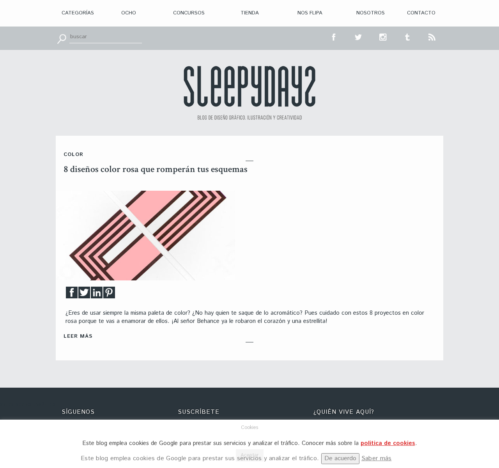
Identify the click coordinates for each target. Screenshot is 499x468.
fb (334, 36)
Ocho (128, 13)
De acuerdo (340, 458)
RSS (432, 36)
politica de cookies (388, 443)
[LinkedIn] (96, 295)
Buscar (61, 38)
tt (359, 36)
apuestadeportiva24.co (27, 404)
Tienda (250, 13)
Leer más (78, 336)
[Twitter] (84, 295)
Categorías (78, 13)
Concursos (189, 13)
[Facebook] (71, 295)
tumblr (408, 36)
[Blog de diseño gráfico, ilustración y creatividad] (249, 93)
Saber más (376, 458)
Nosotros (370, 13)
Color (73, 154)
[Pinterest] (109, 295)
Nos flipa (309, 13)
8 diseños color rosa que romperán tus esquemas (156, 169)
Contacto (421, 13)
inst (383, 36)
